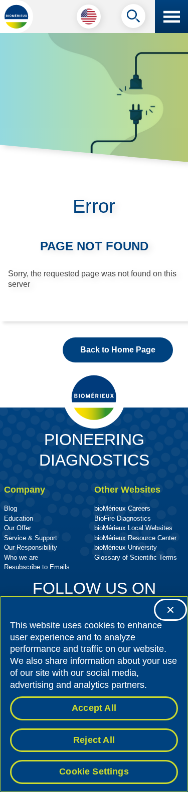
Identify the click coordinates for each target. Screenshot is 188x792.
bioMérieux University (125, 547)
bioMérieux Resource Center (135, 538)
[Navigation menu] (171, 16)
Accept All (94, 708)
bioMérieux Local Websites (133, 528)
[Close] (170, 610)
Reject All (94, 740)
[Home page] (16, 16)
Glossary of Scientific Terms (135, 557)
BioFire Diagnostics (122, 518)
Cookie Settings (94, 771)
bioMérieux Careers (122, 508)
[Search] (133, 18)
